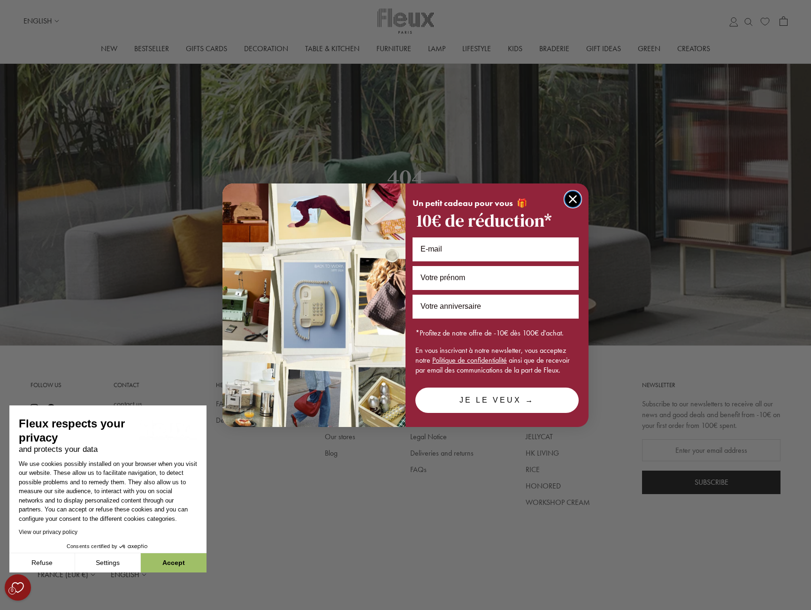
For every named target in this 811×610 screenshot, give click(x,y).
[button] (8, 604)
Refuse (42, 562)
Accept (173, 562)
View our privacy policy (48, 532)
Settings (108, 562)
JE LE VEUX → (497, 400)
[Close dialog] (573, 199)
